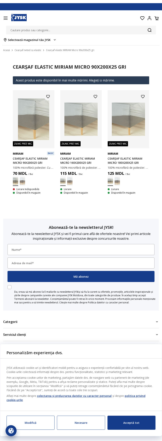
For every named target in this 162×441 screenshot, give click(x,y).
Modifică (30, 423)
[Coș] (156, 18)
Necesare (81, 423)
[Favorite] (142, 18)
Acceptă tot (131, 423)
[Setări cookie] (11, 430)
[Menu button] (5, 18)
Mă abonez (81, 276)
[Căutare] (149, 30)
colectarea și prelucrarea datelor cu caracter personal (74, 396)
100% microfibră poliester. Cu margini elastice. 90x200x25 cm (33, 167)
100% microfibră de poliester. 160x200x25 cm (81, 167)
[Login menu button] (149, 18)
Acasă (6, 50)
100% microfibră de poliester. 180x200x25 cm (128, 167)
